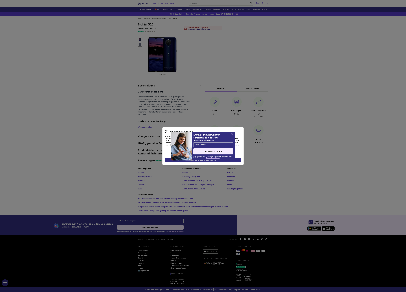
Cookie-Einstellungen (223, 143)
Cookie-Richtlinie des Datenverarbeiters (223, 145)
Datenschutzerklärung (194, 145)
